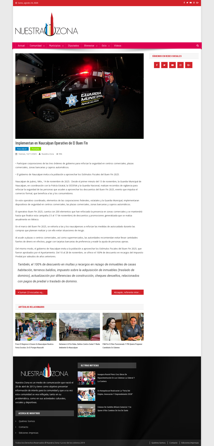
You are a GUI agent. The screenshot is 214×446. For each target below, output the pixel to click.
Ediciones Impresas (28, 432)
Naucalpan (22, 148)
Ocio (104, 45)
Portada (35, 148)
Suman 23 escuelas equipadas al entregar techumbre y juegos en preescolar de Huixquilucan (33, 292)
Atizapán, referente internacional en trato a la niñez (129, 292)
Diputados (73, 45)
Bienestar (89, 45)
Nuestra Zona (48, 154)
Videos (117, 45)
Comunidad (36, 45)
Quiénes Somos (27, 421)
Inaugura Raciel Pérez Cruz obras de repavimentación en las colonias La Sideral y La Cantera (116, 377)
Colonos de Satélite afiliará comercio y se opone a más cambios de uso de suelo (114, 409)
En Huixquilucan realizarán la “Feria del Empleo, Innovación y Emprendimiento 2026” (115, 392)
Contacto (23, 426)
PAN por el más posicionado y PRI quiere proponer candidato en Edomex (122, 346)
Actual (21, 45)
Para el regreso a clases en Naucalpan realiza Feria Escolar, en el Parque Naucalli (34, 346)
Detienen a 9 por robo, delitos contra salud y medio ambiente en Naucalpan (79, 346)
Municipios (54, 45)
